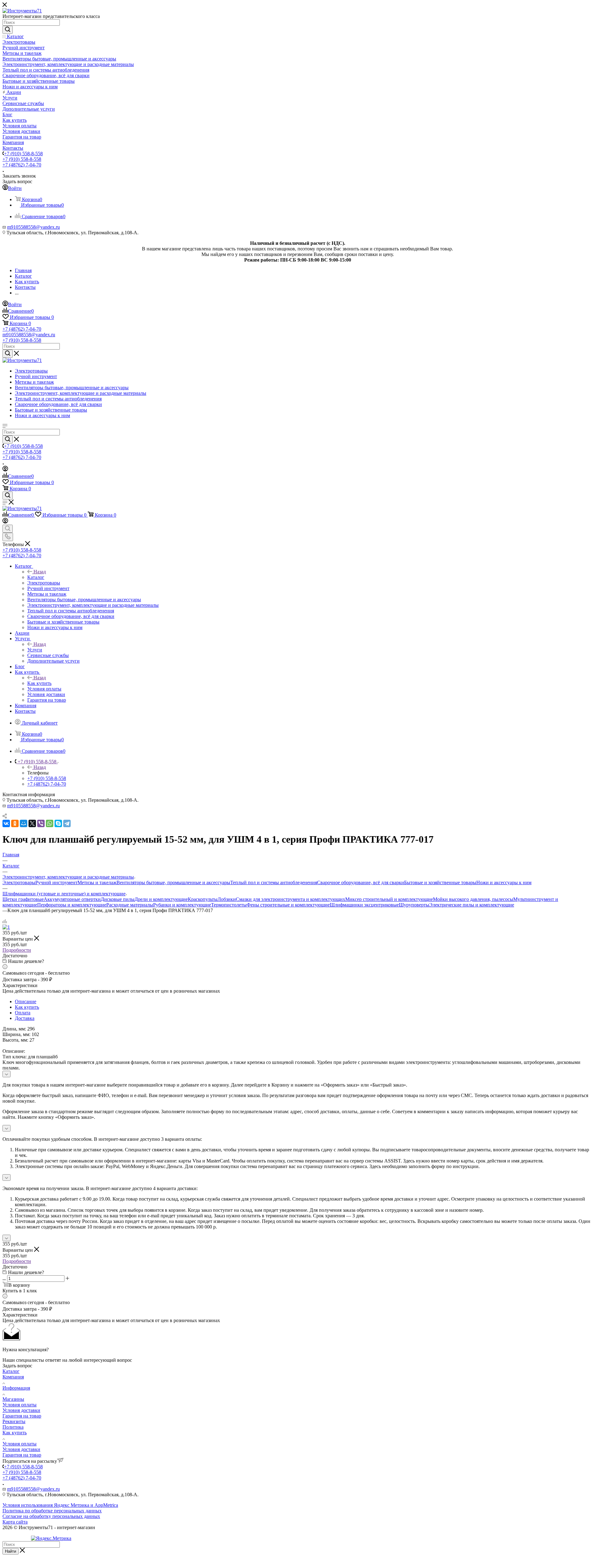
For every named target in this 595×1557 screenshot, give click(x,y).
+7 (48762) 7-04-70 (21, 164)
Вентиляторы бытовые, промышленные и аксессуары (173, 882)
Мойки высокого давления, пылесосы (473, 899)
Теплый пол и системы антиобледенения (273, 882)
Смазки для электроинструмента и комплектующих (290, 899)
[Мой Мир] (23, 823)
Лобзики (227, 899)
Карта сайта (15, 1521)
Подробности (16, 950)
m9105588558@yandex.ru (33, 227)
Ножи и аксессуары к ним (503, 882)
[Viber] (41, 823)
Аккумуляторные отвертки (72, 899)
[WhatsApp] (49, 823)
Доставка (24, 1018)
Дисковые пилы (117, 899)
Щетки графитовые (23, 899)
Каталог (35, 577)
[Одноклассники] (15, 823)
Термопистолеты (229, 904)
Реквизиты (13, 1421)
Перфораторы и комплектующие (71, 904)
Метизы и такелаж (97, 882)
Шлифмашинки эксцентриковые (364, 904)
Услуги (34, 649)
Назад (39, 571)
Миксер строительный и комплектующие (389, 899)
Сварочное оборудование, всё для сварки (360, 882)
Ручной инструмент (56, 882)
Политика (13, 1427)
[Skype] (58, 823)
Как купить (39, 683)
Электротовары (18, 882)
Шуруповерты (414, 904)
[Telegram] (67, 823)
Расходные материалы (129, 904)
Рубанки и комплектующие (182, 904)
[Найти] (7, 30)
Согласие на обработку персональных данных (51, 1516)
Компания (13, 1376)
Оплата (22, 1012)
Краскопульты (203, 899)
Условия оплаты (19, 1404)
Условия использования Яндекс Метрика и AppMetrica (60, 1505)
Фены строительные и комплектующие (288, 904)
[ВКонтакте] (6, 823)
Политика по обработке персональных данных (52, 1510)
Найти (10, 1551)
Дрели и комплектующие (161, 899)
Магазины (13, 1399)
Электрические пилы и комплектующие (471, 904)
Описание (25, 1001)
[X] (32, 823)
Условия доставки (21, 1410)
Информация (16, 1388)
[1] (6, 927)
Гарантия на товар (21, 1415)
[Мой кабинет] (5, 469)
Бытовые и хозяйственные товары (440, 882)
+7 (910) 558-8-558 (23, 153)
